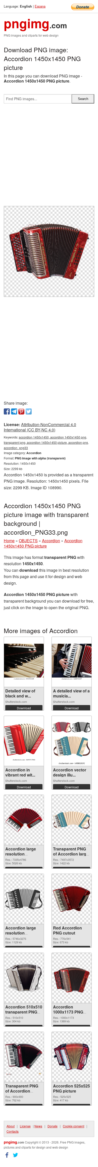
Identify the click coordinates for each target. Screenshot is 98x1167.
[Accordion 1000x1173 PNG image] (71, 978)
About (11, 1126)
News (38, 1126)
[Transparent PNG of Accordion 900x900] (23, 1057)
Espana (40, 6)
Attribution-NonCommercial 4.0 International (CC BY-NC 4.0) (40, 427)
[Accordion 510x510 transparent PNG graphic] (23, 978)
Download (24, 708)
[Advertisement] (49, 157)
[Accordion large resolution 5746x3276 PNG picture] (23, 899)
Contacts (13, 1131)
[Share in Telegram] (14, 411)
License (25, 1126)
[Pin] (21, 411)
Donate (52, 1126)
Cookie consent (73, 1126)
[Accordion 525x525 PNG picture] (71, 1057)
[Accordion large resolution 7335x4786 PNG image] (23, 820)
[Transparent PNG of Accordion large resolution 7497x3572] (71, 820)
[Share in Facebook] (7, 411)
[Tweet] (29, 411)
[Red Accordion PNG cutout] (71, 899)
